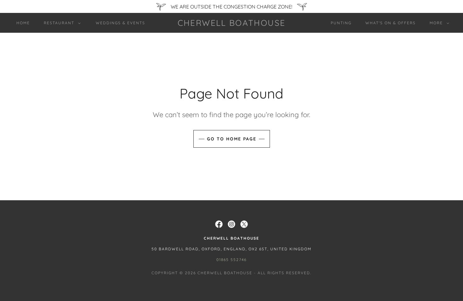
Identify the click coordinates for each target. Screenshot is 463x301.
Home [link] (23, 22)
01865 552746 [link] (231, 259)
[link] (231, 24)
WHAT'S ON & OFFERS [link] (390, 22)
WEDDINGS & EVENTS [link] (120, 22)
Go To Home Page (231, 139)
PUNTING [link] (341, 22)
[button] (61, 23)
